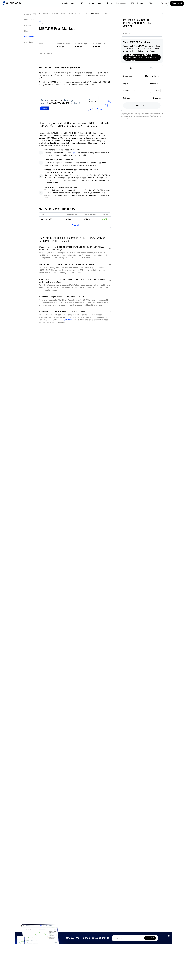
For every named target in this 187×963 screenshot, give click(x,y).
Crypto (92, 3)
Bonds (100, 3)
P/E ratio (27, 25)
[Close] (169, 936)
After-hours (29, 42)
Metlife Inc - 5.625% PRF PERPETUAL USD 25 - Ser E (70, 14)
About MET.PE (30, 14)
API (132, 3)
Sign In (164, 3)
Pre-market (29, 37)
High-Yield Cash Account (117, 3)
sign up (74, 153)
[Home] (12, 3)
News (26, 31)
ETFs (83, 3)
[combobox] (152, 76)
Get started (68, 320)
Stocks (65, 3)
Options (74, 3)
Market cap (29, 20)
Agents (140, 3)
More (151, 3)
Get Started (177, 3)
